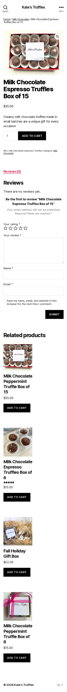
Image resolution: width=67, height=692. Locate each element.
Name (8, 268)
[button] (57, 36)
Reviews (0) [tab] (12, 171)
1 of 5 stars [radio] (5, 228)
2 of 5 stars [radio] (10, 228)
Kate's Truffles (33, 7)
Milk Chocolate (20, 19)
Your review (12, 235)
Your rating (11, 224)
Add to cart (32, 136)
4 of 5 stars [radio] (20, 228)
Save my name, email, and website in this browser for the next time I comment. (32, 302)
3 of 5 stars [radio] (15, 228)
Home (6, 19)
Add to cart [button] (17, 407)
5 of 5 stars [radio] (25, 228)
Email (8, 284)
